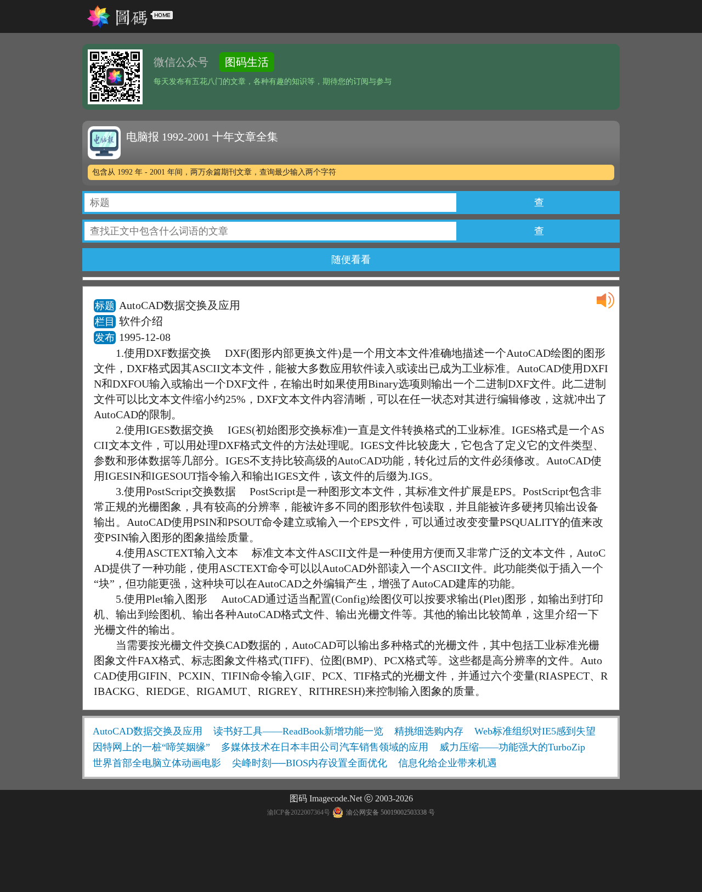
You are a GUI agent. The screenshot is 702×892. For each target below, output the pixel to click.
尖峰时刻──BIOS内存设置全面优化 (309, 763)
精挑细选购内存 (428, 731)
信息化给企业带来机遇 (447, 763)
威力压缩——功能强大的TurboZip (512, 747)
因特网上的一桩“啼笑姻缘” (151, 747)
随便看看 (351, 259)
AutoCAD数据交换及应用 (147, 731)
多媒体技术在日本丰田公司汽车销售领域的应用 (324, 747)
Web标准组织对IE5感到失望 (535, 731)
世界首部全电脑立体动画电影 (157, 763)
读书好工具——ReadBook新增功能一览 (298, 731)
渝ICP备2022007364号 (298, 812)
